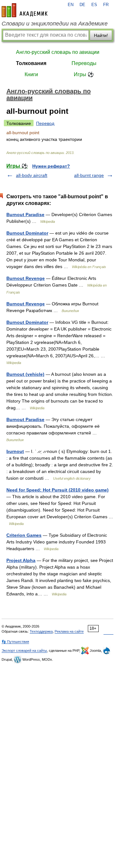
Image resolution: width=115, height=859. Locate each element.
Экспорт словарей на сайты (24, 650)
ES (94, 5)
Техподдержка (41, 631)
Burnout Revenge (25, 278)
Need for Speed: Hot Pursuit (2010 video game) (57, 489)
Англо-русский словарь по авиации (57, 52)
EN (70, 5)
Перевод (45, 123)
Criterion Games (24, 535)
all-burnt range (89, 175)
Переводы (84, 63)
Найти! (101, 35)
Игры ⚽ (84, 74)
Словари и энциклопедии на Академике (55, 23)
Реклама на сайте (69, 631)
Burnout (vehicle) (25, 374)
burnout (15, 451)
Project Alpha (20, 560)
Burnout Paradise (25, 214)
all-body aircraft (31, 175)
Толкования (31, 63)
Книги (31, 74)
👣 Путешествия (15, 642)
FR (106, 5)
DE (82, 5)
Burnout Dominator (27, 233)
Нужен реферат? (51, 166)
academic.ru (25, 10)
